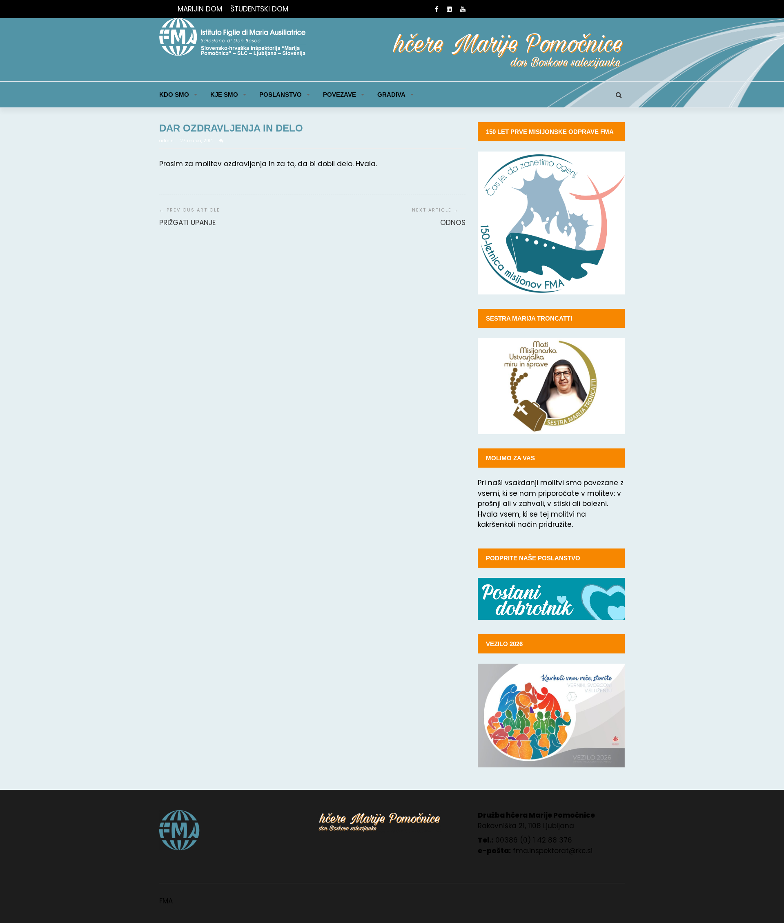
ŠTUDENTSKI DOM (259, 9)
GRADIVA (391, 94)
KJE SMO (224, 94)
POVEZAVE (339, 94)
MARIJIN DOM (200, 9)
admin (167, 141)
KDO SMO (174, 94)
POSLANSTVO (280, 94)
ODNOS (453, 222)
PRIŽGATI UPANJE (187, 222)
